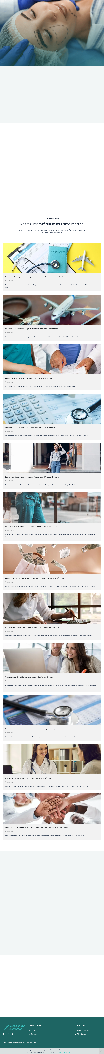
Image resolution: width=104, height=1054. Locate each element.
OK (70, 1052)
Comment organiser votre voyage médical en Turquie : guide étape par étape (28, 378)
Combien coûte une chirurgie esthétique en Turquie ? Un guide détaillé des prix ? (30, 427)
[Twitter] (8, 1033)
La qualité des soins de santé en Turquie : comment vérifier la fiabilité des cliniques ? (30, 778)
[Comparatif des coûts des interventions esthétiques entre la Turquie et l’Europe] (52, 658)
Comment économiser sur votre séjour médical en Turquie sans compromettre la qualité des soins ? (35, 578)
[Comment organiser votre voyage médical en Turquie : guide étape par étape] (52, 359)
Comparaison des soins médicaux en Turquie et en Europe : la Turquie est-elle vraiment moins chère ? (36, 827)
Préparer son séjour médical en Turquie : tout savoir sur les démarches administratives (31, 329)
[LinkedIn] (12, 1033)
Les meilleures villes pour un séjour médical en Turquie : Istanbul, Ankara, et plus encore (32, 477)
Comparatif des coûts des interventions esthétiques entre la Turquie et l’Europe (29, 677)
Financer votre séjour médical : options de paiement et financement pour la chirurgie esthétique (34, 729)
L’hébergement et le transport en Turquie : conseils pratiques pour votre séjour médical (31, 526)
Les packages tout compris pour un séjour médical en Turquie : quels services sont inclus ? (32, 627)
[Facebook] (3, 1033)
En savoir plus (62, 1052)
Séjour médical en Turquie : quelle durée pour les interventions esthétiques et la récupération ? (34, 277)
